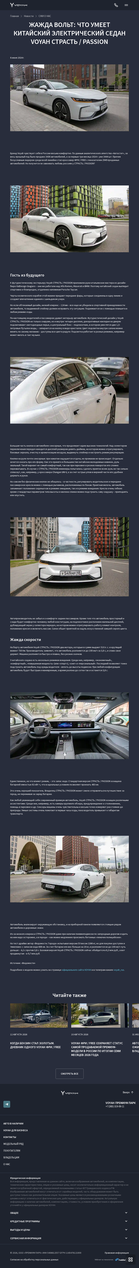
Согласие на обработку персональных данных (34, 1259)
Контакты (9, 1137)
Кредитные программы (25, 1221)
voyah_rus (119, 969)
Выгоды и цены (20, 1229)
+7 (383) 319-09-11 (115, 1106)
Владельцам (11, 1157)
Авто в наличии (13, 1123)
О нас (6, 1164)
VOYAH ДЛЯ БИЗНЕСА (15, 1130)
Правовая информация (117, 1252)
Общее (14, 1212)
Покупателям (11, 1150)
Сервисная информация (25, 1238)
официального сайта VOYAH (76, 969)
